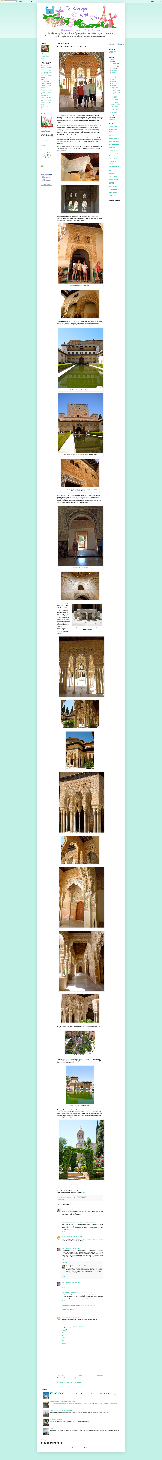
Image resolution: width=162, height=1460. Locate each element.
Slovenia (43, 102)
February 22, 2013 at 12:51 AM (76, 1209)
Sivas (63, 1340)
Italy (50, 89)
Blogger (88, 1448)
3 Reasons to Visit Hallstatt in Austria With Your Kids (63, 1401)
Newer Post (60, 1375)
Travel (43, 180)
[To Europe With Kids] (47, 126)
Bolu (63, 1332)
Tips (42, 108)
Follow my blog (47, 184)
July (113, 74)
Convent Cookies (115, 104)
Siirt (63, 1335)
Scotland (49, 98)
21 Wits (64, 1236)
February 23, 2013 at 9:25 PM (72, 1248)
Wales (42, 109)
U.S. (50, 108)
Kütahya (64, 1343)
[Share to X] (81, 1197)
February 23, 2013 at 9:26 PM (72, 1282)
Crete (42, 72)
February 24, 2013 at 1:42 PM (84, 1292)
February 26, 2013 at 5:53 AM (87, 1305)
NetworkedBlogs (45, 174)
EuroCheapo (112, 195)
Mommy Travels (113, 179)
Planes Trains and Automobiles (46, 93)
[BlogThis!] (79, 1197)
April (113, 81)
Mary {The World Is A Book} (69, 1292)
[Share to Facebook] (83, 1197)
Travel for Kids (113, 186)
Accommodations (46, 65)
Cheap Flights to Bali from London (71, 1305)
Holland (49, 83)
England (43, 75)
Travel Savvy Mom (114, 141)
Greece (43, 83)
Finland (49, 75)
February (114, 85)
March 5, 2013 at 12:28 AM (74, 1317)
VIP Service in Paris (55, 1428)
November (114, 66)
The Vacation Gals (114, 144)
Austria (43, 67)
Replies (65, 1262)
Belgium (49, 67)
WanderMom (112, 173)
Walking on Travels (114, 138)
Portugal (48, 97)
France (44, 80)
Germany (45, 82)
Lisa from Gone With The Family (70, 1222)
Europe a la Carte (113, 156)
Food (43, 77)
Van (63, 1338)
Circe (63, 1248)
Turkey (46, 108)
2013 (111, 62)
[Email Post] (74, 1197)
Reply (63, 1217)
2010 (111, 119)
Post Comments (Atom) (70, 1378)
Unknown (64, 1317)
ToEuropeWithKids (46, 177)
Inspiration (45, 87)
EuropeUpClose (113, 126)
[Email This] (77, 1197)
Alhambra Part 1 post (66, 115)
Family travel (48, 180)
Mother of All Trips (114, 166)
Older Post (100, 1375)
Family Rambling (113, 153)
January (114, 112)
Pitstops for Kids (113, 150)
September (115, 70)
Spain (62, 1199)
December (114, 63)
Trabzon (64, 1337)
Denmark (49, 73)
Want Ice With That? (114, 96)
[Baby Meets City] (47, 161)
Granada (100, 117)
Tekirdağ (64, 1331)
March (113, 83)
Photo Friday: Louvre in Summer (114, 108)
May (113, 79)
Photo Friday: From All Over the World (115, 101)
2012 (111, 115)
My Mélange (112, 147)
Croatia (46, 72)
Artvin (63, 1334)
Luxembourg (44, 90)
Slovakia (49, 100)
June (113, 77)
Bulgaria (49, 70)
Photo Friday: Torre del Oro (57, 1392)
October (114, 68)
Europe (43, 181)
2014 (111, 59)
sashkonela (65, 1209)
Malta (50, 90)
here (84, 1192)
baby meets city (113, 158)
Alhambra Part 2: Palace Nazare (115, 93)
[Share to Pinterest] (85, 1197)
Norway (43, 92)
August (114, 72)
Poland (42, 97)
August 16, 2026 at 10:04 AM (76, 1327)
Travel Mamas (113, 192)
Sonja (64, 1197)
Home (80, 1375)
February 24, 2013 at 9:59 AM (79, 1266)
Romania (43, 98)
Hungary (43, 85)
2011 (111, 117)
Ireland (43, 89)
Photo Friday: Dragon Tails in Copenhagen (61, 1410)
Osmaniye (64, 1342)
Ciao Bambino (113, 189)
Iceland (49, 85)
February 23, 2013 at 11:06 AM (74, 1236)
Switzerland (46, 106)
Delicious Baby (113, 176)
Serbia (42, 100)
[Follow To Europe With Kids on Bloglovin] (117, 45)
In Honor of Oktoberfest (56, 1419)
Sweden (43, 104)
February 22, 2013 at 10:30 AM (87, 1222)
